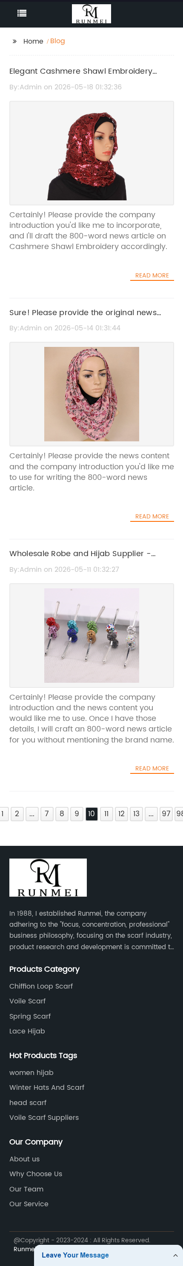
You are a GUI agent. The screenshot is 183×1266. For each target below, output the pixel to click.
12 (121, 814)
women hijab (31, 1073)
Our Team (26, 1189)
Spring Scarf (30, 1016)
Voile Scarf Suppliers (44, 1118)
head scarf (27, 1103)
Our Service (29, 1204)
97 (166, 814)
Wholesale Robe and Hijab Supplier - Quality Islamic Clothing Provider (80, 560)
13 (136, 814)
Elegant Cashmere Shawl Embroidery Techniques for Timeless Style (81, 77)
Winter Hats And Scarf (46, 1088)
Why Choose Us (35, 1174)
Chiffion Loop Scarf (41, 986)
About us (24, 1159)
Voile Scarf (27, 1001)
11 (106, 814)
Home (33, 41)
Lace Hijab (27, 1031)
